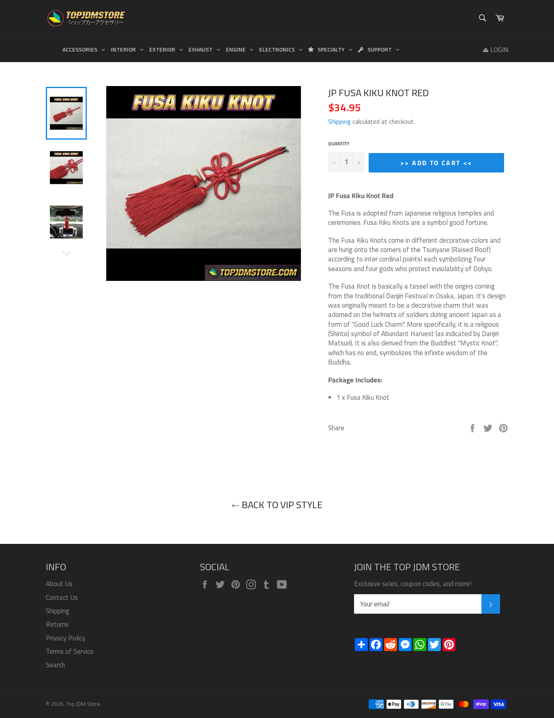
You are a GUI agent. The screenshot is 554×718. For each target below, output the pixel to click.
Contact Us (62, 597)
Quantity (339, 143)
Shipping (339, 121)
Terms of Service (70, 651)
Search (55, 665)
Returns (57, 624)
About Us (59, 583)
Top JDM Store (83, 704)
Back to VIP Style (281, 504)
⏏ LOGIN (495, 49)
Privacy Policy (65, 638)
